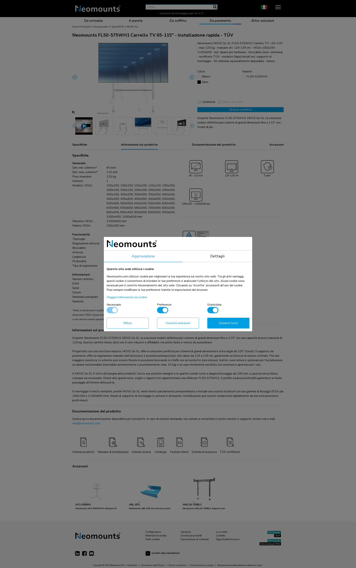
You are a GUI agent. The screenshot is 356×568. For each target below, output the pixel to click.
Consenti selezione (178, 323)
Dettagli (217, 256)
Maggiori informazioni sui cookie (127, 297)
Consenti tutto (228, 323)
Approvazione (143, 256)
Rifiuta (127, 323)
